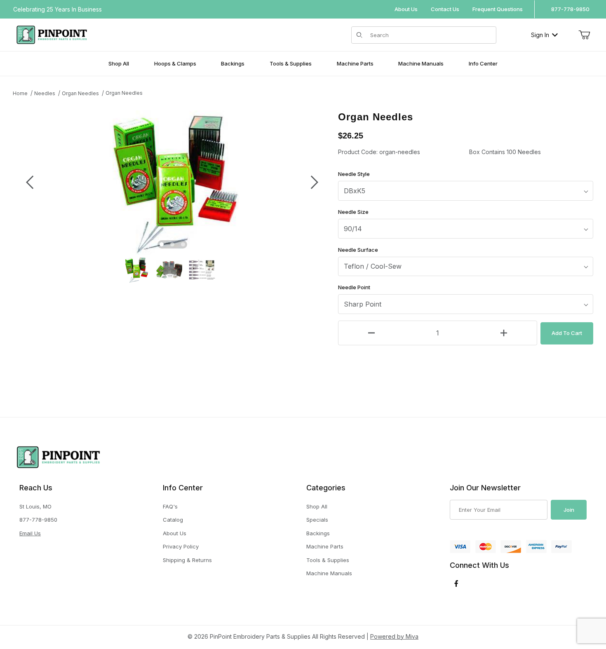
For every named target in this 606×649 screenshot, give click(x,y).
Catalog (173, 519)
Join (569, 509)
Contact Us (445, 9)
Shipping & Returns (187, 560)
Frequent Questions (497, 9)
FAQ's (170, 506)
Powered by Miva (394, 636)
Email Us (30, 533)
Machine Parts (324, 546)
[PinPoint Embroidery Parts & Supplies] (51, 33)
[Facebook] (456, 583)
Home (20, 93)
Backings (318, 533)
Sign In (540, 34)
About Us (406, 9)
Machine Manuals (329, 573)
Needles (44, 93)
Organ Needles (80, 93)
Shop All (316, 506)
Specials (317, 519)
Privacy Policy (181, 546)
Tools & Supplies (327, 560)
